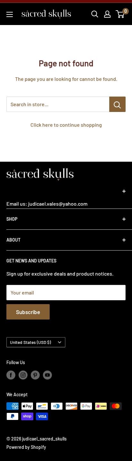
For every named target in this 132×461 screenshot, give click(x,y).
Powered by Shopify (26, 447)
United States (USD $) (30, 342)
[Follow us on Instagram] (23, 374)
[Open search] (94, 14)
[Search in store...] (117, 104)
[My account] (107, 14)
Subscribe (28, 312)
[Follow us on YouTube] (47, 374)
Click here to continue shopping (66, 125)
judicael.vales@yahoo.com (57, 204)
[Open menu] (9, 14)
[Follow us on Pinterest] (35, 374)
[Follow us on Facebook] (10, 374)
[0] (120, 14)
